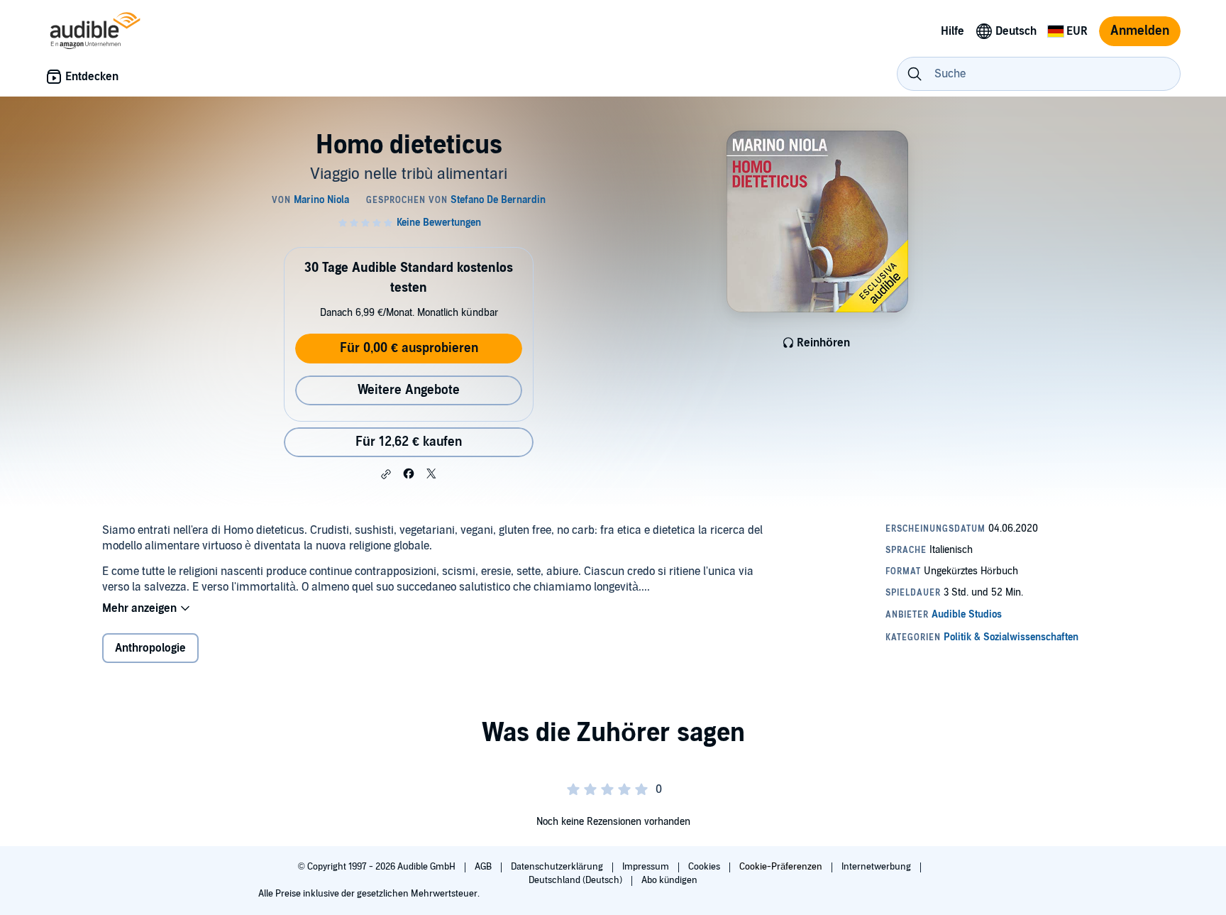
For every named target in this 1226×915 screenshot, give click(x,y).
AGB (484, 866)
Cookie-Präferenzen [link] (780, 866)
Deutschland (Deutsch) (576, 880)
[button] (386, 474)
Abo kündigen (669, 880)
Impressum (646, 866)
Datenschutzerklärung (558, 866)
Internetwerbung (877, 866)
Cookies (705, 866)
